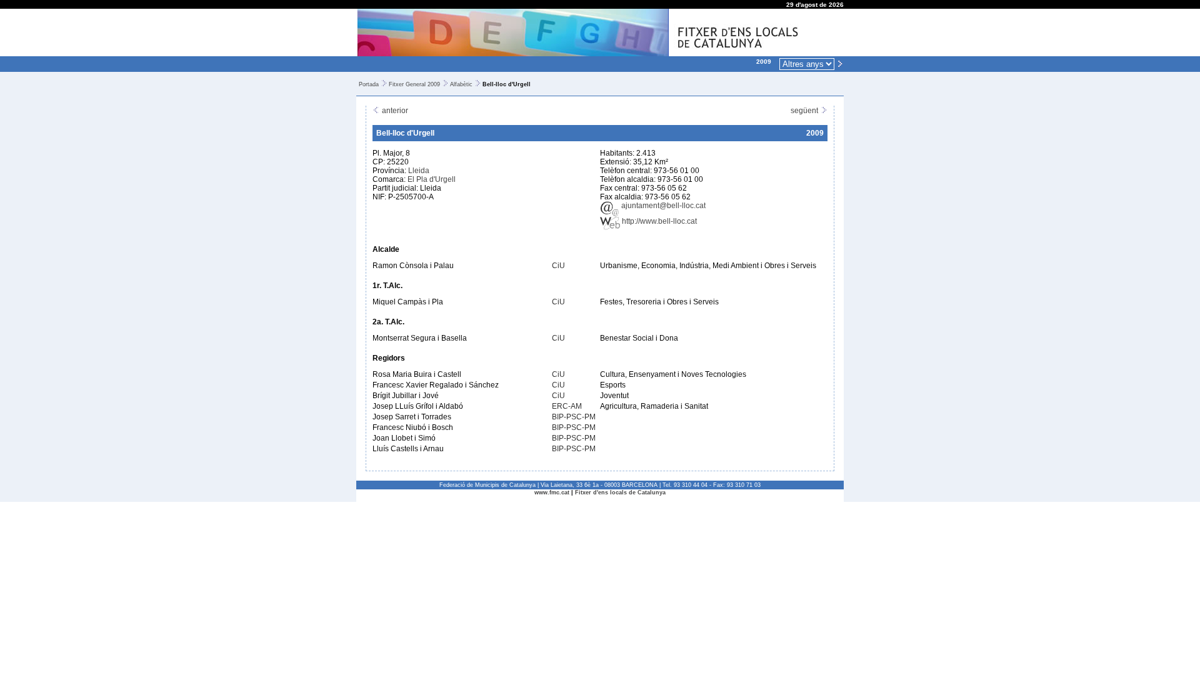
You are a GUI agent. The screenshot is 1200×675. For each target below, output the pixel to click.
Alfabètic (461, 84)
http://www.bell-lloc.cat (658, 221)
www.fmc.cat (551, 492)
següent (805, 110)
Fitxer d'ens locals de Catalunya (620, 492)
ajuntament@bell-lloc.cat (662, 205)
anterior (394, 110)
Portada (369, 84)
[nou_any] (840, 63)
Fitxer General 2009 (414, 84)
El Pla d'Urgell (432, 179)
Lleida (418, 170)
